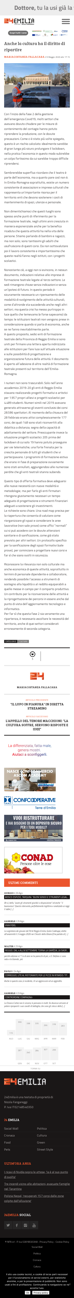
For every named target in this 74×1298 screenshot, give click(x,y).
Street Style (45, 1149)
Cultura (23, 641)
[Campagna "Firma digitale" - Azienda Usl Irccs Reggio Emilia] (37, 36)
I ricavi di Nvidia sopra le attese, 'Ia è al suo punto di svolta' (36, 1174)
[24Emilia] (29, 22)
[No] (69, 1284)
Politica (42, 1128)
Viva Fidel (10, 925)
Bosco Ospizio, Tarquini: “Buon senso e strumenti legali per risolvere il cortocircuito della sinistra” (37, 897)
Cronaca (9, 1135)
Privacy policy (41, 1292)
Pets (7, 1149)
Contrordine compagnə (18, 997)
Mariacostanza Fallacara (24, 56)
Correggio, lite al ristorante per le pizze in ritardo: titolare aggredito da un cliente (37, 975)
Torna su (35, 1068)
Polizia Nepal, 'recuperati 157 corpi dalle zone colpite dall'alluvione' (34, 1198)
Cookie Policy (62, 1242)
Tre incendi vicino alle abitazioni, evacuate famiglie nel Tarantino (37, 1186)
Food (7, 1142)
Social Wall (11, 1128)
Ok (27, 1292)
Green (41, 1142)
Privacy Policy (47, 1242)
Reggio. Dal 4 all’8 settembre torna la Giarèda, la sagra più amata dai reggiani (37, 950)
